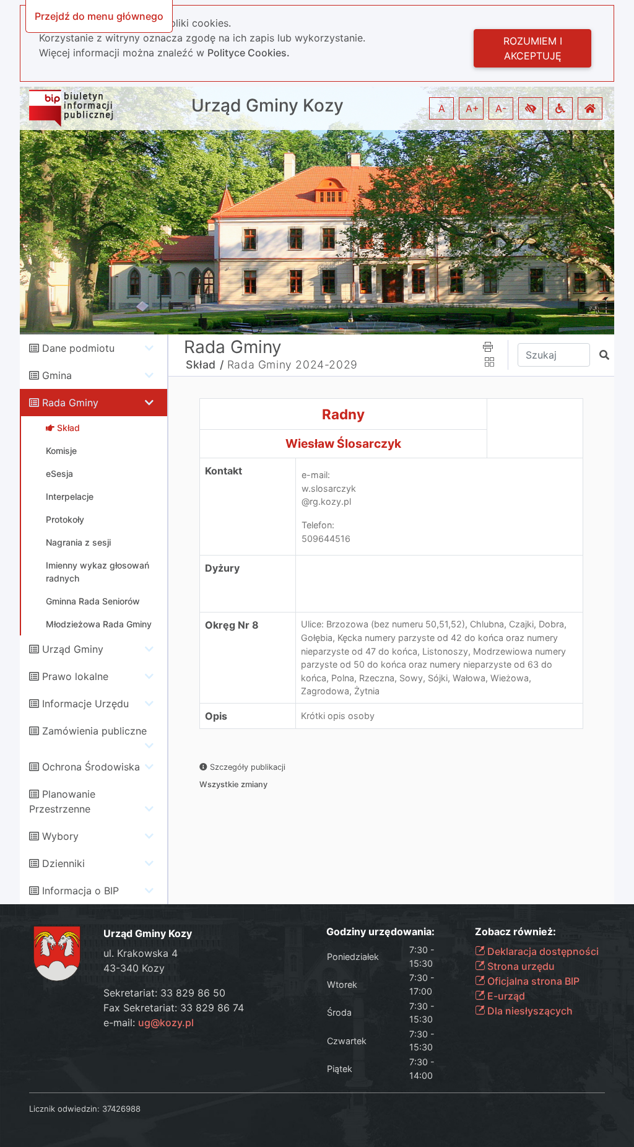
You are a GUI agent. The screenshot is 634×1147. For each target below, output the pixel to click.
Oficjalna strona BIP (532, 981)
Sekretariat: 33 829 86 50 (164, 993)
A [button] (441, 108)
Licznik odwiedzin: (64, 1109)
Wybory (60, 836)
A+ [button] (472, 108)
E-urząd (505, 996)
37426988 (121, 1109)
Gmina (57, 375)
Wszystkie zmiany (233, 784)
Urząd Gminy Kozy (267, 105)
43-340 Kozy (134, 968)
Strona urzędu (520, 966)
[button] (530, 108)
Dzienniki (63, 863)
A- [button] (500, 108)
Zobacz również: (515, 932)
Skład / (205, 364)
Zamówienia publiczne (94, 731)
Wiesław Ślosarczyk (343, 443)
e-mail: (148, 1022)
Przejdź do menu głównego (99, 16)
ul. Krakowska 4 (140, 953)
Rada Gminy (70, 402)
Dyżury (222, 568)
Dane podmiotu (78, 348)
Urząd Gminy (72, 649)
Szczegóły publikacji (246, 767)
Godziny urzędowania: (380, 932)
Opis (216, 716)
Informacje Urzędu (85, 703)
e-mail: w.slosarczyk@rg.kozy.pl (329, 488)
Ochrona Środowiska (91, 767)
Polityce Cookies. (248, 52)
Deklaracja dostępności (542, 951)
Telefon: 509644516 (326, 532)
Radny (343, 414)
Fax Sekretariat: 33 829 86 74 (173, 1007)
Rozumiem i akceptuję (532, 48)
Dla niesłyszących (529, 1011)
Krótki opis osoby (338, 715)
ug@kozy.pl (166, 1022)
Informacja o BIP (80, 890)
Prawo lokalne (75, 676)
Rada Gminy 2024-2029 (292, 364)
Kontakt (223, 470)
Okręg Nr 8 (232, 625)
